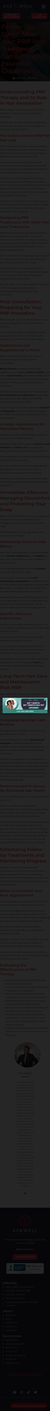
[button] (45, 699)
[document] (25, 705)
